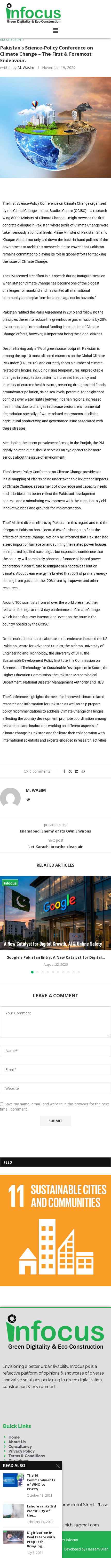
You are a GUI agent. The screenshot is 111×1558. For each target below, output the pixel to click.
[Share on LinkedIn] (76, 771)
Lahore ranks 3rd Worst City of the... (41, 1511)
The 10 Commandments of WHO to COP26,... (41, 1482)
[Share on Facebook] (64, 771)
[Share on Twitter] (70, 771)
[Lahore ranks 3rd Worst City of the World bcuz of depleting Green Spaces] (13, 1511)
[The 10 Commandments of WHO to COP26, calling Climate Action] (13, 1480)
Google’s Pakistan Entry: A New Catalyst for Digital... (55, 957)
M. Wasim (26, 67)
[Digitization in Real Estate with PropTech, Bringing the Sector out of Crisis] (13, 1537)
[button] (55, 30)
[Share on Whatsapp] (83, 771)
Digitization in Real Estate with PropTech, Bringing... (41, 1540)
